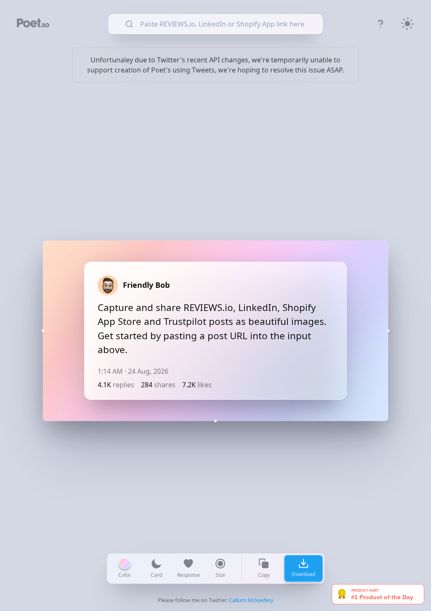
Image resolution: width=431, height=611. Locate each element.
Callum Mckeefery (251, 600)
